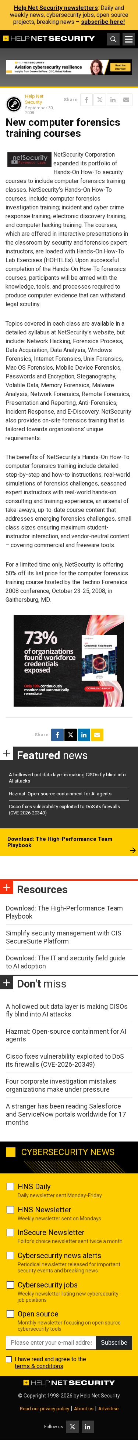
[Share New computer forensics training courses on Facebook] (86, 100)
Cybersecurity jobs (48, 1284)
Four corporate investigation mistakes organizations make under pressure (61, 1085)
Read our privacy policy (44, 1408)
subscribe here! (103, 21)
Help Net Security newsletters (56, 7)
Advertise (108, 1408)
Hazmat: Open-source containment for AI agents (60, 793)
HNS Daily (34, 1186)
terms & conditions (39, 1366)
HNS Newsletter (44, 1209)
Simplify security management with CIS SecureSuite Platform (63, 937)
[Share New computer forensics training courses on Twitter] (99, 100)
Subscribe (114, 1343)
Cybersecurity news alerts (59, 1255)
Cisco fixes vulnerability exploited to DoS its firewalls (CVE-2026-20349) (65, 1060)
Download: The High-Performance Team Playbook (59, 842)
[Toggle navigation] (129, 39)
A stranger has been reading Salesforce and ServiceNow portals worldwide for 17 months (66, 1114)
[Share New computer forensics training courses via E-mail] (126, 100)
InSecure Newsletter (51, 1232)
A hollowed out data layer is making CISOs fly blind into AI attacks (67, 1010)
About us (83, 1408)
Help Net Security (34, 99)
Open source (38, 1313)
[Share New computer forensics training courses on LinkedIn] (113, 100)
